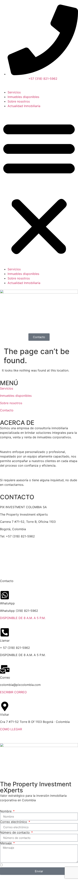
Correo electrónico (14, 821)
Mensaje (6, 843)
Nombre (6, 811)
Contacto (6, 410)
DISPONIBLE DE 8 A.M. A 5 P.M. (22, 618)
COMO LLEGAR (11, 729)
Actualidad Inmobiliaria (24, 106)
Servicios (14, 92)
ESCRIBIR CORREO (13, 692)
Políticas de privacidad (16, 564)
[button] (39, 187)
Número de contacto (15, 832)
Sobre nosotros (19, 101)
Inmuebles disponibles (23, 97)
